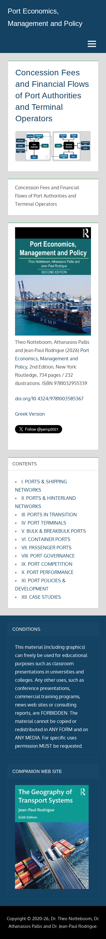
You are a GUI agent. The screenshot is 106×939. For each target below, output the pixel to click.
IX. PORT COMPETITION (46, 564)
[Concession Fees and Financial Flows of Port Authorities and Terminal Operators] (53, 159)
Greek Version (30, 414)
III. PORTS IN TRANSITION (49, 514)
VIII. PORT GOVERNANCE (48, 556)
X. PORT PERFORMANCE (47, 572)
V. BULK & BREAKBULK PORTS (53, 531)
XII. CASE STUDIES (41, 597)
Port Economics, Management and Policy (52, 358)
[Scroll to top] (92, 925)
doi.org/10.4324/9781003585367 (49, 399)
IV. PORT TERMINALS (43, 523)
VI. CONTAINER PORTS (45, 539)
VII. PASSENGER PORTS (46, 547)
